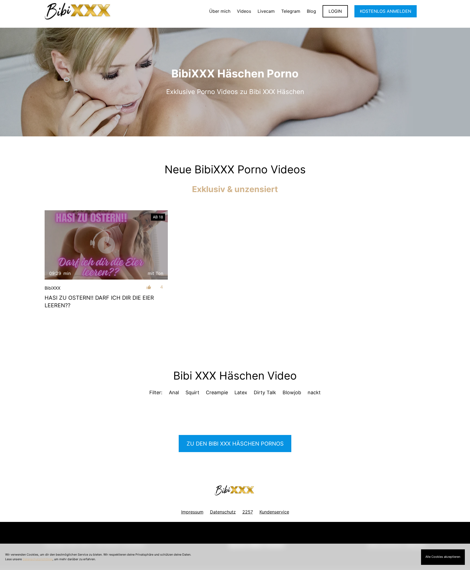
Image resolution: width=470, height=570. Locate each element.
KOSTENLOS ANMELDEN (385, 11)
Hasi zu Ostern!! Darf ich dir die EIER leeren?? (99, 302)
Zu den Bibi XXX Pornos (235, 443)
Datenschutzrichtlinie (37, 559)
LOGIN (335, 11)
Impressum (192, 512)
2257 (247, 512)
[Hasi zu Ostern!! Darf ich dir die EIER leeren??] (106, 245)
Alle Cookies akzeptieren (442, 557)
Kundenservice (274, 512)
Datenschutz (223, 512)
